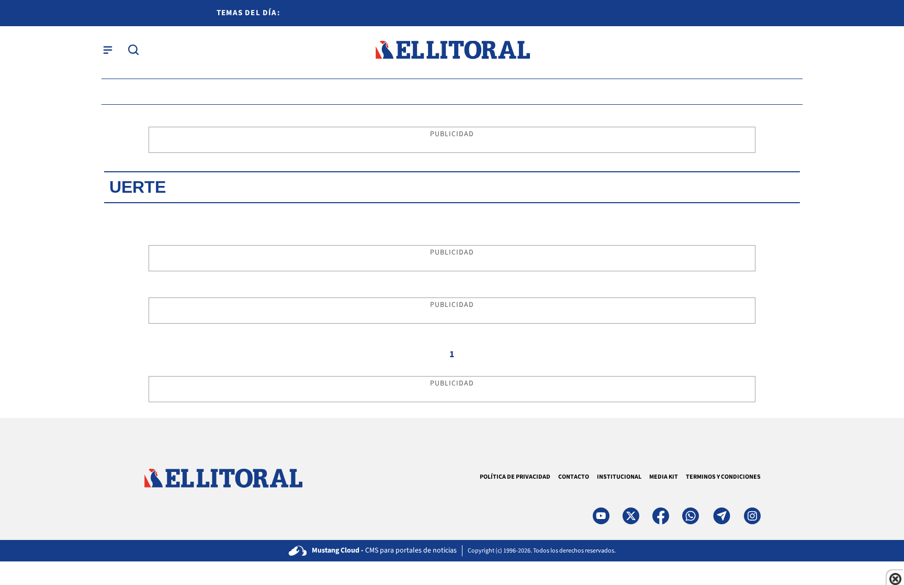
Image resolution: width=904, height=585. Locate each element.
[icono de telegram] (721, 515)
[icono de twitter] (631, 515)
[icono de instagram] (752, 515)
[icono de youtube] (601, 515)
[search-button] (133, 49)
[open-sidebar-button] (107, 49)
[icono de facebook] (660, 515)
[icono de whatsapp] (690, 515)
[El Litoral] (452, 50)
